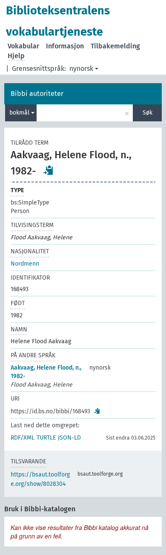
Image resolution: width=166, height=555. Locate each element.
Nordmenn (25, 263)
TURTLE (46, 437)
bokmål (20, 112)
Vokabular (23, 46)
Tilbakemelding (115, 46)
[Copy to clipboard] (48, 170)
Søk (147, 112)
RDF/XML (22, 437)
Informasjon (65, 46)
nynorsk (81, 68)
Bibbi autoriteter (37, 94)
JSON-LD (69, 437)
